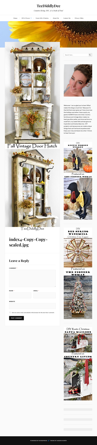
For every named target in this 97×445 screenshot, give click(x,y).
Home (15, 18)
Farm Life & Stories (42, 18)
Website (12, 301)
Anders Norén (62, 440)
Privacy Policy (79, 18)
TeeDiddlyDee (48, 5)
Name (11, 291)
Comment (13, 268)
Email (36, 291)
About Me (56, 18)
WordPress (43, 440)
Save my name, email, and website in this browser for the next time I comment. (33, 312)
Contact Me (67, 18)
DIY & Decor (26, 18)
